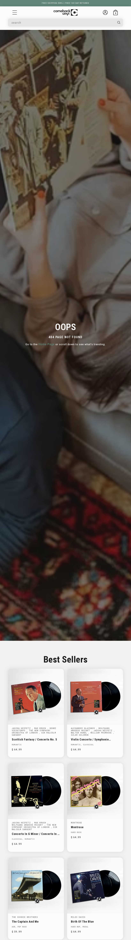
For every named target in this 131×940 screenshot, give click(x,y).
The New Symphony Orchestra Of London (31, 731)
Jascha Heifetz (22, 728)
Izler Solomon (80, 735)
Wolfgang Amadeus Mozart (90, 729)
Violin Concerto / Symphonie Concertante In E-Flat (90, 739)
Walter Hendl (79, 732)
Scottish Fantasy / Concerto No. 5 (34, 739)
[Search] (119, 23)
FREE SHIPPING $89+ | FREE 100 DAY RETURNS (65, 3)
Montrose (76, 822)
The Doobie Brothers (25, 917)
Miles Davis (78, 917)
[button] (14, 12)
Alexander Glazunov (83, 728)
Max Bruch (40, 728)
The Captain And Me (25, 921)
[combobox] (63, 22)
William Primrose (102, 732)
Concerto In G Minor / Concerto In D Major (35, 834)
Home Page (46, 344)
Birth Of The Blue (82, 921)
